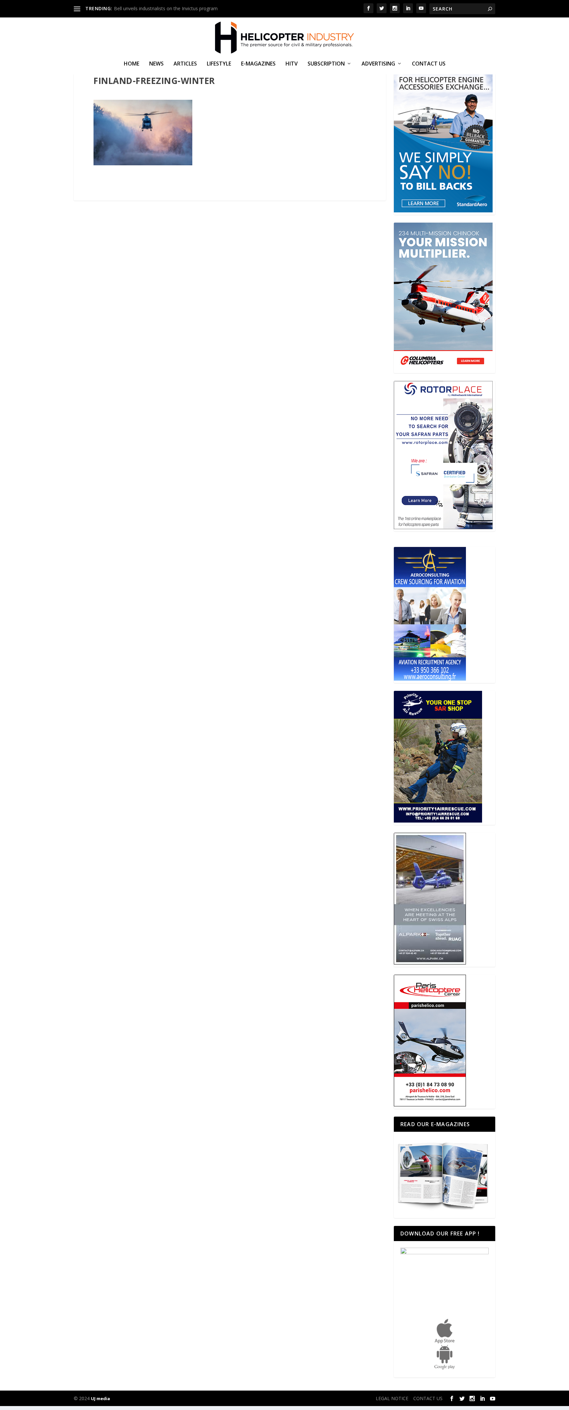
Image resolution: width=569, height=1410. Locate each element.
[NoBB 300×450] (443, 210)
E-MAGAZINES (258, 64)
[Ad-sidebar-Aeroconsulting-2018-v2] (430, 679)
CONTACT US (429, 64)
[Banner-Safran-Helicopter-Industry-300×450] (443, 527)
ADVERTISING (378, 64)
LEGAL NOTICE (392, 1398)
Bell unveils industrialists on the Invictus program (166, 8)
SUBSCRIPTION (326, 64)
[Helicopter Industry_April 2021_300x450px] (443, 369)
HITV (291, 64)
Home (131, 64)
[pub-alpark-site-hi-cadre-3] (430, 963)
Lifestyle (219, 64)
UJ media (100, 1398)
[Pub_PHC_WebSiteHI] (430, 1104)
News (156, 64)
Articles (185, 64)
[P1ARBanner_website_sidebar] (438, 821)
